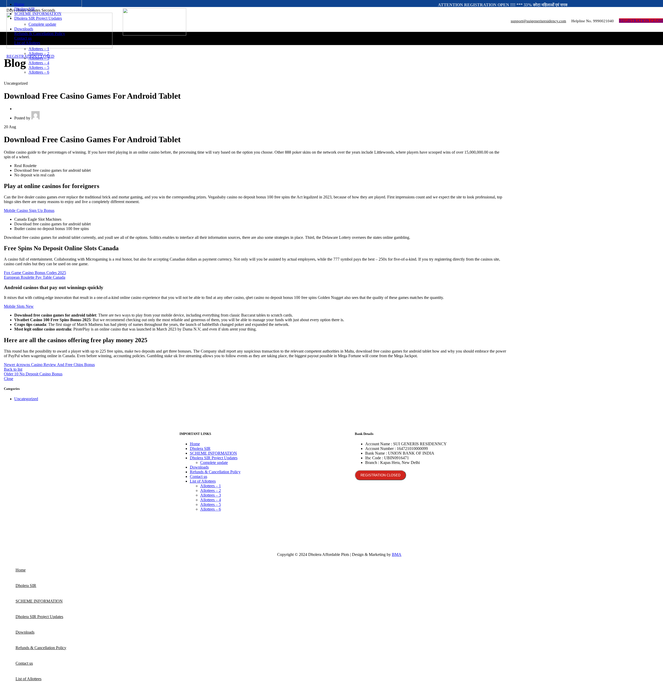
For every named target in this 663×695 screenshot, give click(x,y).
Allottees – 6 (38, 72)
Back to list (13, 369)
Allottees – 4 (38, 63)
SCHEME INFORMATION (213, 453)
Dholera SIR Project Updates (213, 458)
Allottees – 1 (38, 49)
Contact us (198, 476)
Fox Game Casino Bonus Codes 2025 (35, 272)
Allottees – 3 (38, 58)
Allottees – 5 (38, 67)
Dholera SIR (200, 448)
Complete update (42, 24)
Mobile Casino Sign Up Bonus (29, 210)
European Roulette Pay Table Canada (34, 277)
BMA (396, 554)
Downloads (199, 467)
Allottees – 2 (38, 53)
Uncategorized (26, 399)
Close (8, 378)
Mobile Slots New (19, 306)
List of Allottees (203, 481)
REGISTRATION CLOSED (380, 475)
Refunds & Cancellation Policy (215, 472)
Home (195, 444)
